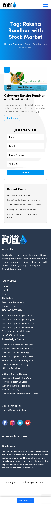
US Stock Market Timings (14, 373)
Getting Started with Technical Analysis (24, 204)
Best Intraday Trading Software (17, 327)
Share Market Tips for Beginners (18, 360)
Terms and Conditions (13, 301)
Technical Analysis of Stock (18, 195)
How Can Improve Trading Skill (17, 356)
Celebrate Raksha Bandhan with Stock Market (25, 97)
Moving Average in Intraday (16, 331)
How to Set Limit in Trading (15, 364)
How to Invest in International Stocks (20, 393)
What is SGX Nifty (10, 389)
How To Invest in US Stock (14, 381)
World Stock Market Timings (16, 385)
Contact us (7, 297)
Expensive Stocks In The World (17, 377)
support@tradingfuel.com (15, 410)
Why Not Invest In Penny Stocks (17, 348)
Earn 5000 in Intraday (13, 335)
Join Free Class (25, 501)
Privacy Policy (9, 305)
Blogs (4, 294)
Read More (12, 117)
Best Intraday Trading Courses (17, 315)
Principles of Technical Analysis (17, 344)
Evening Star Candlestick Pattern (21, 209)
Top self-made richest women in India (23, 200)
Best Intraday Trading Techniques (18, 323)
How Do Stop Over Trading (15, 352)
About (5, 290)
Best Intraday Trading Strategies (18, 319)
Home (5, 286)
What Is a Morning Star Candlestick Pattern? (22, 216)
